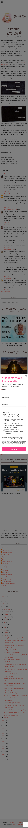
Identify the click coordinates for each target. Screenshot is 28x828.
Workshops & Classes (11, 427)
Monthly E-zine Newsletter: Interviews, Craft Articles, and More (14, 424)
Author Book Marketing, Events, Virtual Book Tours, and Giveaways (14, 416)
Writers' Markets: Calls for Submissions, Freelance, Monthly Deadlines (14, 431)
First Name (5, 397)
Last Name (5, 404)
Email (4, 389)
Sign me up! (14, 449)
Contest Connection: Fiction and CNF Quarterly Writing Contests (14, 420)
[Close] (26, 376)
